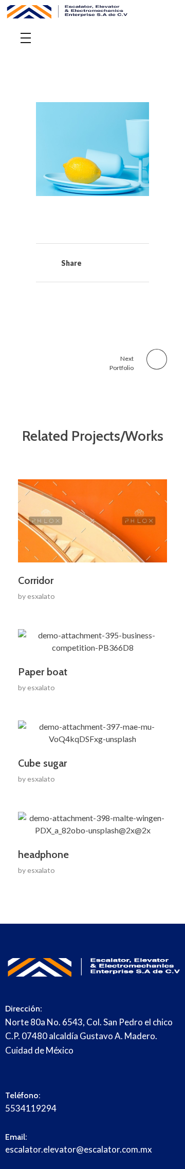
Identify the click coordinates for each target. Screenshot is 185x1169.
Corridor (35, 580)
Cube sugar (42, 763)
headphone (43, 854)
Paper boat (42, 672)
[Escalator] (92, 12)
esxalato (41, 596)
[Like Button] (38, 264)
